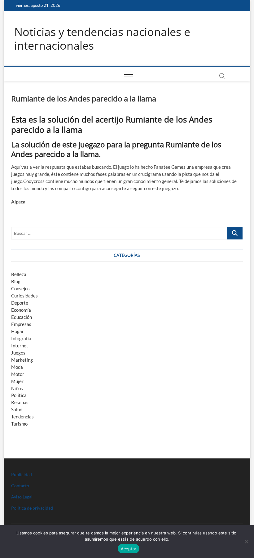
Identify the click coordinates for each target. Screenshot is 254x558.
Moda (17, 367)
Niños (17, 388)
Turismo (19, 423)
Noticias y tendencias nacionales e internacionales (102, 38)
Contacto (20, 485)
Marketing (22, 360)
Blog (15, 281)
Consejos (20, 288)
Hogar (17, 331)
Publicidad (21, 474)
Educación (21, 317)
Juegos (18, 352)
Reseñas (19, 402)
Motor (17, 374)
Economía (21, 310)
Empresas (21, 324)
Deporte (19, 303)
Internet (19, 345)
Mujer (17, 381)
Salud (16, 409)
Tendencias (22, 416)
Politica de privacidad (32, 508)
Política (19, 395)
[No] (246, 541)
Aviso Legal (22, 496)
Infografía (21, 338)
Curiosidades (24, 295)
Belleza (18, 274)
